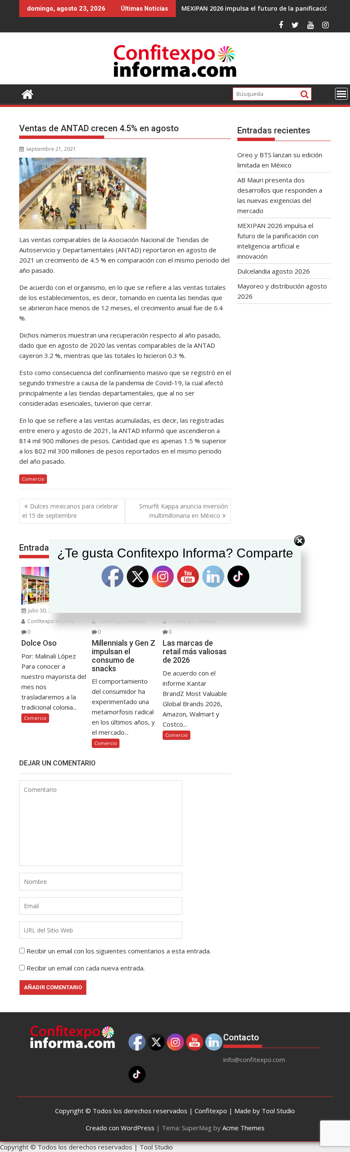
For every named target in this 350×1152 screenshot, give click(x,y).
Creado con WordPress (120, 1127)
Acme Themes (243, 1127)
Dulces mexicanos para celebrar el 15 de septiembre (70, 511)
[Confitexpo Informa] (27, 93)
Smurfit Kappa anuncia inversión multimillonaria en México (183, 511)
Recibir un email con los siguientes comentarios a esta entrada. (118, 951)
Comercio (33, 479)
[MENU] (341, 94)
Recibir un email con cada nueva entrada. (85, 968)
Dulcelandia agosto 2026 (273, 271)
